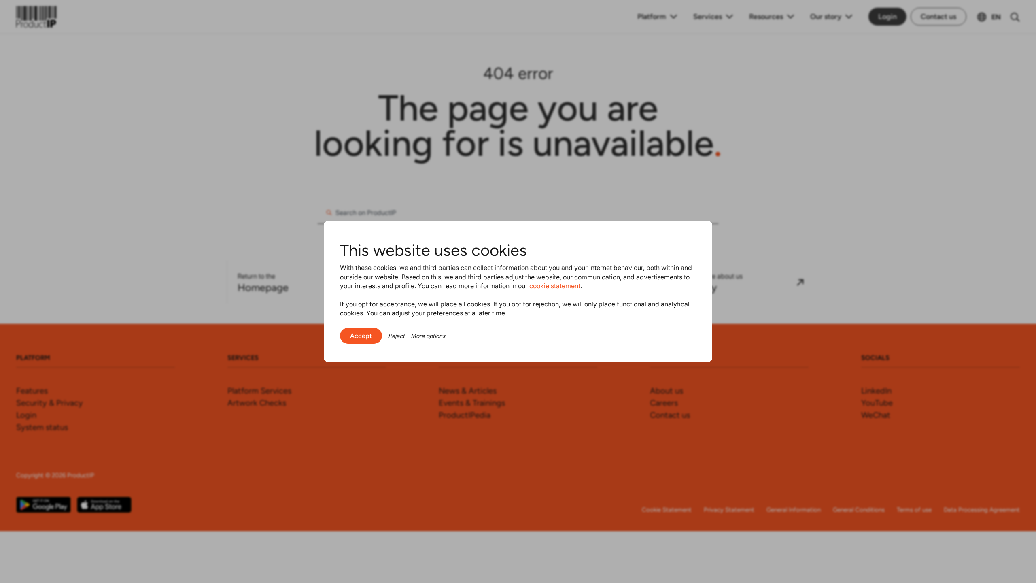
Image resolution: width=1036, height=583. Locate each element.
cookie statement (554, 286)
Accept (361, 336)
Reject (396, 335)
